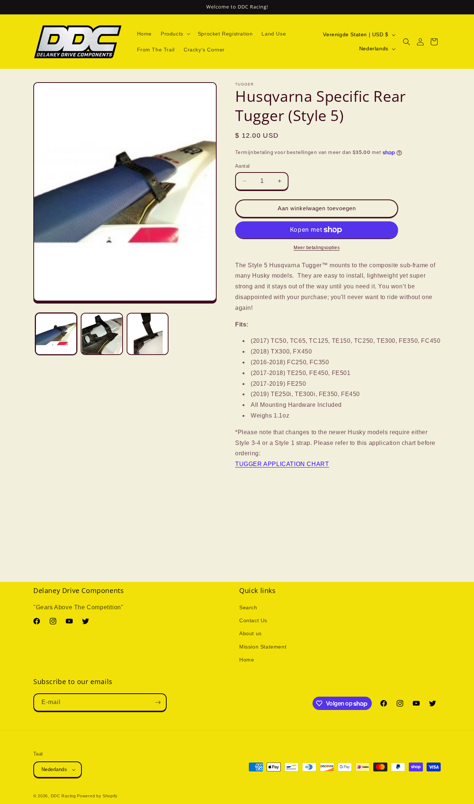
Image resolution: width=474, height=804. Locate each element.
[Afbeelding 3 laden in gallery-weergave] (147, 334)
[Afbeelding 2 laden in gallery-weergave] (102, 334)
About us (250, 633)
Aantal (242, 166)
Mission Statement (262, 647)
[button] (174, 33)
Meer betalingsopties (317, 247)
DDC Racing (63, 796)
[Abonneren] (158, 702)
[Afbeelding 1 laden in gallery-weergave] (56, 334)
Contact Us (253, 620)
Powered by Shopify (97, 796)
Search (248, 607)
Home (246, 660)
